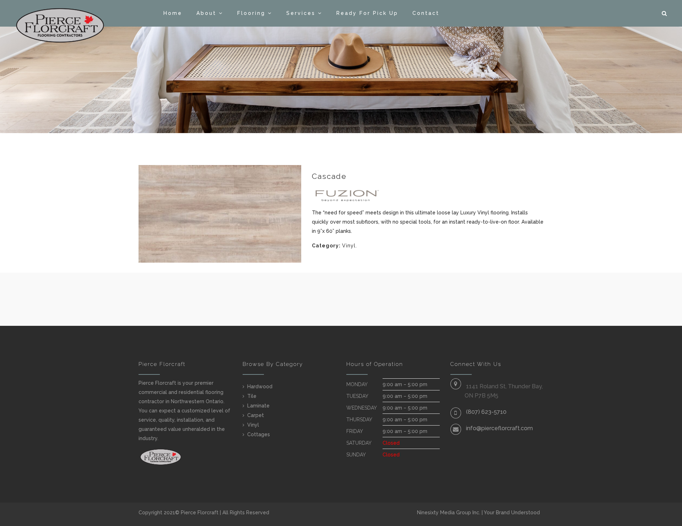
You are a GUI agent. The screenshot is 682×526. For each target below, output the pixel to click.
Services (300, 13)
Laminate (258, 406)
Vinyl (349, 245)
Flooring (251, 13)
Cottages (258, 434)
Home (172, 13)
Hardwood (259, 386)
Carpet (255, 415)
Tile (251, 396)
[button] (664, 13)
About (206, 13)
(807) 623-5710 (486, 412)
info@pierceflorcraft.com (499, 428)
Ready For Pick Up (367, 13)
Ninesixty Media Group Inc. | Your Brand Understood (478, 512)
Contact (425, 13)
